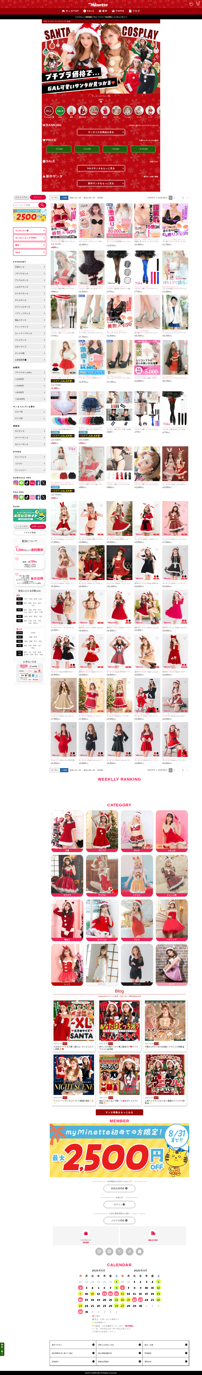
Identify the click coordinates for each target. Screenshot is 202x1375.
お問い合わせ (38, 526)
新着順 (100, 198)
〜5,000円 (19, 386)
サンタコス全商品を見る (101, 132)
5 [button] (183, 197)
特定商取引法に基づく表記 (62, 1353)
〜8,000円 (19, 392)
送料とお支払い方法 (106, 1345)
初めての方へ (57, 1345)
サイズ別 (19, 418)
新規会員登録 (21, 197)
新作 (17, 245)
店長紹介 (55, 1362)
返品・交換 (149, 1345)
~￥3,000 (59, 149)
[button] (187, 198)
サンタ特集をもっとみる (119, 1112)
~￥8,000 (115, 149)
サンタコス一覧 (22, 230)
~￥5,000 (87, 149)
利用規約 (148, 1353)
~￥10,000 (143, 149)
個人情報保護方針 (105, 1353)
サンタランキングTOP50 (25, 238)
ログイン (38, 197)
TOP (45, 21)
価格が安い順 (75, 198)
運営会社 (148, 1362)
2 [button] (174, 197)
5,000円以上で (86, 1241)
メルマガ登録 (30, 533)
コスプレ (51, 21)
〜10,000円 (20, 399)
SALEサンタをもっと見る (101, 168)
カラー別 (19, 412)
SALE (17, 252)
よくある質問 (21, 526)
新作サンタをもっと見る (101, 183)
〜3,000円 (19, 379)
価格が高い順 (89, 198)
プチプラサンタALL (23, 372)
